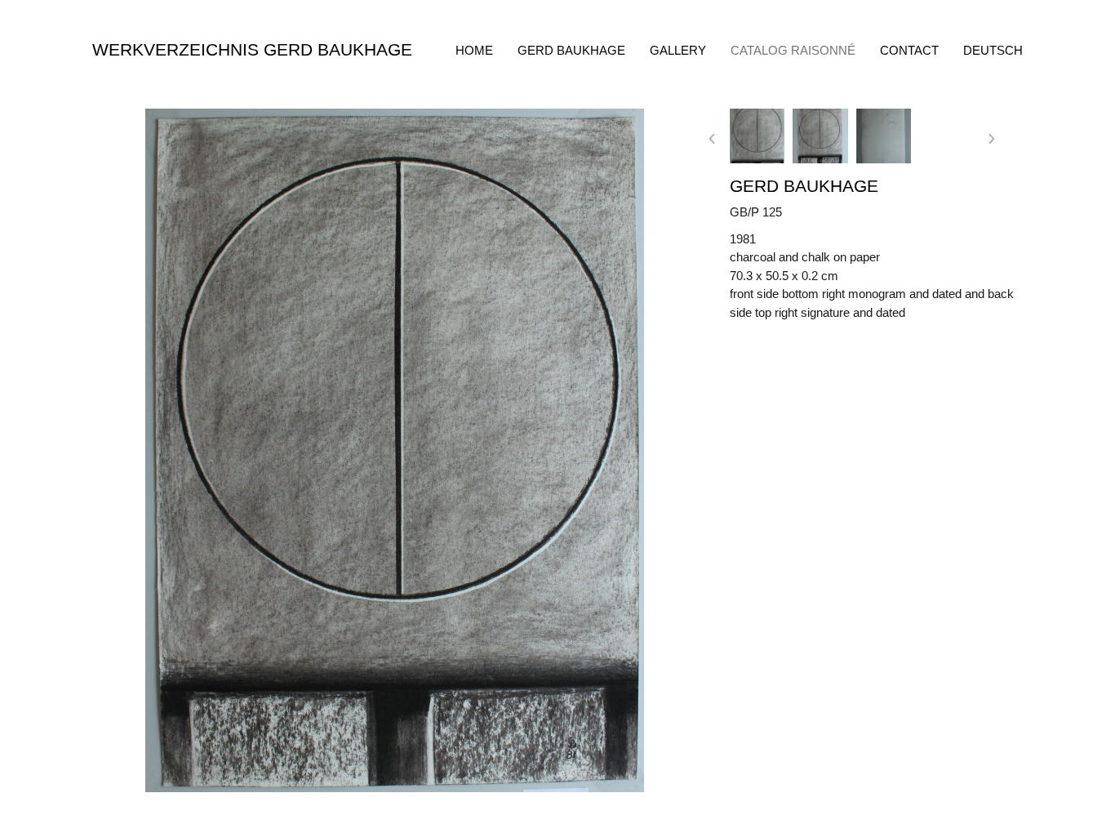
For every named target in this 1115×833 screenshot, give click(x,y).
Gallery (678, 50)
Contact (909, 50)
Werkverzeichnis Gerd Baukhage (252, 49)
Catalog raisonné (793, 50)
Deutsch (993, 50)
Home (474, 50)
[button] (711, 138)
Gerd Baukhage (571, 50)
